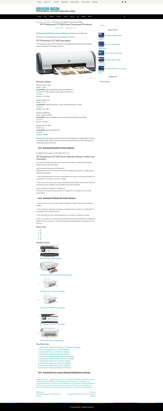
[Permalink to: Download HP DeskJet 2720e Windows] (49, 333)
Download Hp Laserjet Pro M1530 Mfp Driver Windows (48, 394)
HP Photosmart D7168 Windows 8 (82, 387)
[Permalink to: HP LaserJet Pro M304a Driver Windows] (49, 300)
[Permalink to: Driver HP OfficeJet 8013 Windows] (49, 251)
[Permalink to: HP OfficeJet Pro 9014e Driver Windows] (49, 316)
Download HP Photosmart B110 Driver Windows (55, 365)
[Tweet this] (40, 232)
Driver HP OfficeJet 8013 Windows (51, 258)
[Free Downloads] (56, 10)
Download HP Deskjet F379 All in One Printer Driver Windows (81, 394)
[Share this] (40, 230)
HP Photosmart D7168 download (78, 381)
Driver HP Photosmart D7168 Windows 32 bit (56, 381)
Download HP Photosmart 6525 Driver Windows (55, 354)
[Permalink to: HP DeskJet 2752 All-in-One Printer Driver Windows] (49, 267)
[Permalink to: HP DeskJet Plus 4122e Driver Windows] (49, 284)
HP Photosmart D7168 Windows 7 (63, 387)
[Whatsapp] (40, 239)
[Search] (124, 16)
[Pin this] (40, 235)
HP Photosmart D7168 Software (80, 385)
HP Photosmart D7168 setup (63, 385)
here (67, 153)
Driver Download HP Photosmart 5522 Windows (55, 350)
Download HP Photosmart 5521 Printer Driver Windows (57, 356)
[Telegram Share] (40, 237)
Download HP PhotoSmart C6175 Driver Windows (55, 361)
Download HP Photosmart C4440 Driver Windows (55, 363)
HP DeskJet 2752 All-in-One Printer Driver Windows (56, 275)
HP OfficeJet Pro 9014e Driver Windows (52, 324)
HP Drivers (45, 379)
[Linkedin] (125, 2)
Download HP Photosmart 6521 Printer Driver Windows (57, 359)
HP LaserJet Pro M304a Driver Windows (52, 308)
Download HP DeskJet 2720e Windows (52, 340)
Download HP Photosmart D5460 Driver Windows (55, 368)
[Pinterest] (122, 2)
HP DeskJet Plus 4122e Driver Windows (52, 291)
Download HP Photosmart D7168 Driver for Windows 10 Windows (60, 347)
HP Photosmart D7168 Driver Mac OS (61, 383)
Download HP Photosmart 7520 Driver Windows (55, 352)
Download (39, 94)
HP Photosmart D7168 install (46, 385)
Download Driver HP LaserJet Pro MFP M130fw (67, 379)
